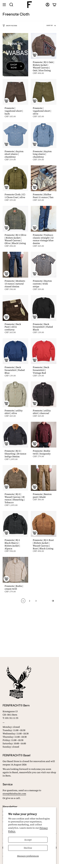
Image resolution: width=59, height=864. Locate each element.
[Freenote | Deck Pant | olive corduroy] (15, 308)
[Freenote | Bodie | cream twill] (15, 570)
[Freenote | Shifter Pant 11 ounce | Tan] (43, 178)
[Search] (11, 4)
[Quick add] (35, 55)
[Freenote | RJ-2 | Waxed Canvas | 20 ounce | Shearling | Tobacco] (15, 478)
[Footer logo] (19, 682)
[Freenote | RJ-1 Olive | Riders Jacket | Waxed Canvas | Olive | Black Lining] (15, 219)
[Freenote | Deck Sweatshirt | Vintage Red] (43, 351)
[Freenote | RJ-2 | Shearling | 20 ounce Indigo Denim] (15, 435)
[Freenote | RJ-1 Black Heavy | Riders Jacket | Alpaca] (15, 524)
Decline (28, 847)
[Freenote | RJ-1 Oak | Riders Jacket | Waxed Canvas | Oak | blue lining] (43, 46)
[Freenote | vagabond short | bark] (15, 92)
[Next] (47, 600)
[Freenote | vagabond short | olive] (43, 92)
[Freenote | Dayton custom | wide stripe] (43, 265)
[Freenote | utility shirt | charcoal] (43, 394)
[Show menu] (4, 4)
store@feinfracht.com (14, 793)
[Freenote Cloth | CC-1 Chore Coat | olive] (15, 178)
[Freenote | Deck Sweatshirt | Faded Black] (43, 308)
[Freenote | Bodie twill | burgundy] (43, 435)
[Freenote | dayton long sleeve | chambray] (43, 135)
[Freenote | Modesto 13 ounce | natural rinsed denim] (15, 265)
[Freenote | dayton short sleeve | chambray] (15, 135)
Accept (28, 839)
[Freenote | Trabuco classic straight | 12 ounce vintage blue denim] (43, 219)
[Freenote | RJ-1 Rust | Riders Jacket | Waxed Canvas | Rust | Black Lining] (43, 524)
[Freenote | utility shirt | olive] (15, 394)
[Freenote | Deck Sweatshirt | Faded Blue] (15, 351)
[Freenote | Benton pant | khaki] (43, 478)
